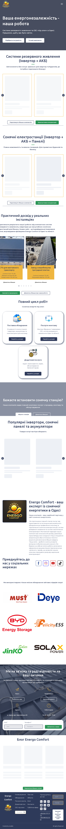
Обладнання (19, 798)
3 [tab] (32, 286)
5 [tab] (36, 286)
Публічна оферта (33, 807)
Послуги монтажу (21, 801)
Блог (29, 801)
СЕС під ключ (19, 807)
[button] (13, 40)
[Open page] (15, 503)
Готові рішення (20, 794)
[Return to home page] (6, 4)
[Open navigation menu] (61, 4)
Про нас (30, 794)
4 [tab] (34, 286)
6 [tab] (39, 286)
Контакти (31, 804)
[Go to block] (17, 252)
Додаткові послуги (21, 804)
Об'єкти (30, 798)
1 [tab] (27, 286)
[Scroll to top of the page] (8, 807)
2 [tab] (29, 286)
